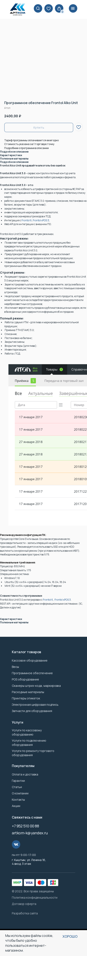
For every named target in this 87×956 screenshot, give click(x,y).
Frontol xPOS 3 (41, 220)
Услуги (17, 722)
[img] (48, 8)
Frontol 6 (27, 220)
